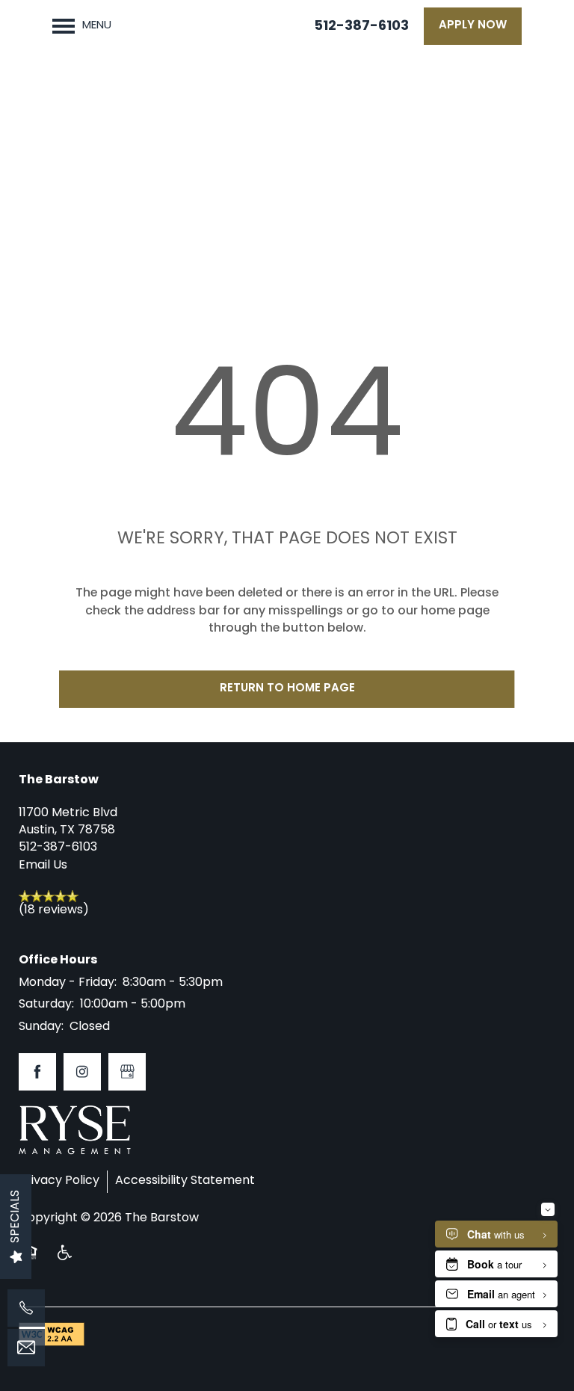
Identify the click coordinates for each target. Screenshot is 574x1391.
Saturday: (46, 1004)
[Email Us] (26, 1347)
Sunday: (41, 1027)
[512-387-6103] (26, 1308)
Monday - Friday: (68, 983)
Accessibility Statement (185, 1181)
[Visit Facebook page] (37, 1072)
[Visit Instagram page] (82, 1072)
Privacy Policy (59, 1181)
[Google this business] (127, 1072)
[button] (473, 26)
